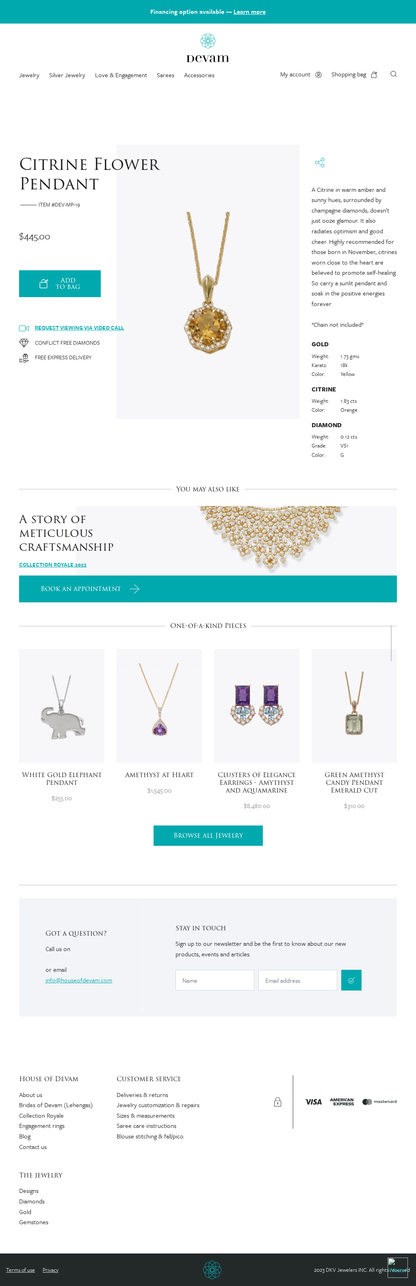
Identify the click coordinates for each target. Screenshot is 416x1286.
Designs (29, 1190)
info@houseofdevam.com (79, 979)
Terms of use (20, 1270)
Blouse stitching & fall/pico (150, 1136)
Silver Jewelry (67, 74)
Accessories (199, 74)
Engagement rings (42, 1125)
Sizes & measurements (146, 1115)
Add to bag (68, 283)
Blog (24, 1136)
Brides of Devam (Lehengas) (56, 1104)
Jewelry (29, 74)
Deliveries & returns (142, 1094)
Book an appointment (82, 589)
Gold (25, 1211)
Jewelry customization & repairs (158, 1104)
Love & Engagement (121, 74)
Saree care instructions (146, 1125)
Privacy (50, 1270)
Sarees (165, 74)
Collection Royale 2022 (53, 564)
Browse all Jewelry (208, 835)
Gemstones (33, 1221)
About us (30, 1094)
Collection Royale (41, 1115)
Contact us (33, 1146)
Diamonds (32, 1201)
